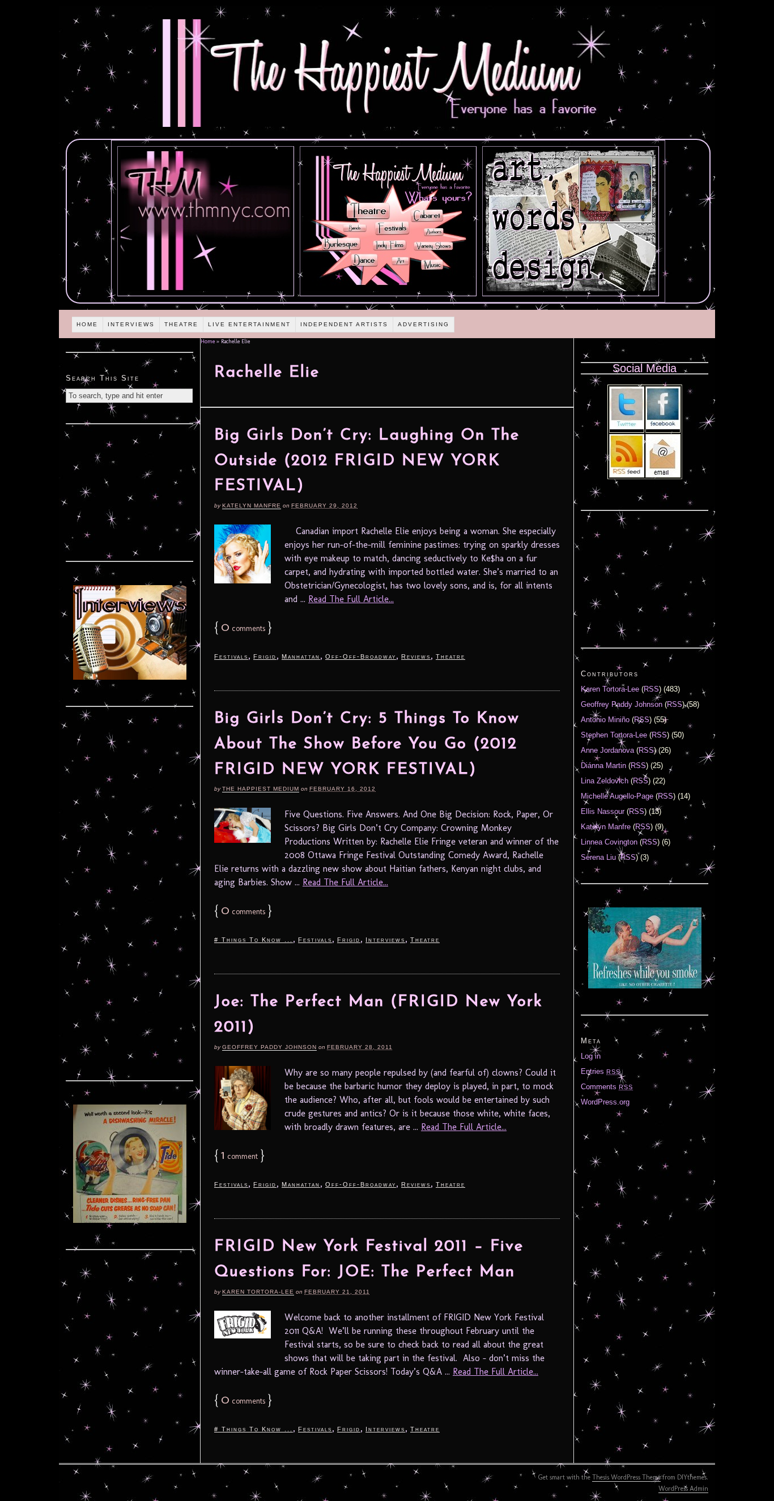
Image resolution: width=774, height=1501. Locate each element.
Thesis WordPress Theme (626, 1477)
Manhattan (301, 656)
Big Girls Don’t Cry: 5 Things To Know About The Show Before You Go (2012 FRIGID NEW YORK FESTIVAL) (367, 744)
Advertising (423, 324)
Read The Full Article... (351, 599)
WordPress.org (605, 1102)
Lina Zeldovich (604, 781)
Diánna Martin (603, 765)
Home (87, 324)
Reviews (416, 656)
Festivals (231, 656)
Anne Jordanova (607, 750)
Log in (591, 1056)
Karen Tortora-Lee (258, 1292)
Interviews (131, 324)
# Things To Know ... (253, 939)
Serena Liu (598, 857)
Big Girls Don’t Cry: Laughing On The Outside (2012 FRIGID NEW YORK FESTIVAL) (367, 461)
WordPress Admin (683, 1489)
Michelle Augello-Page (617, 796)
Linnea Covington (609, 842)
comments (243, 628)
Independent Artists (344, 324)
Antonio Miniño (605, 719)
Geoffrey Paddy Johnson (269, 1047)
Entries (600, 1071)
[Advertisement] (129, 491)
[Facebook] (663, 427)
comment (239, 1156)
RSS (651, 689)
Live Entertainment (249, 324)
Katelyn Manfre (251, 505)
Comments (607, 1086)
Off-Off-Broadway (360, 656)
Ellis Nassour (602, 811)
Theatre (181, 324)
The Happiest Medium (260, 789)
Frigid (265, 656)
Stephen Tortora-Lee (614, 735)
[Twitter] (627, 427)
